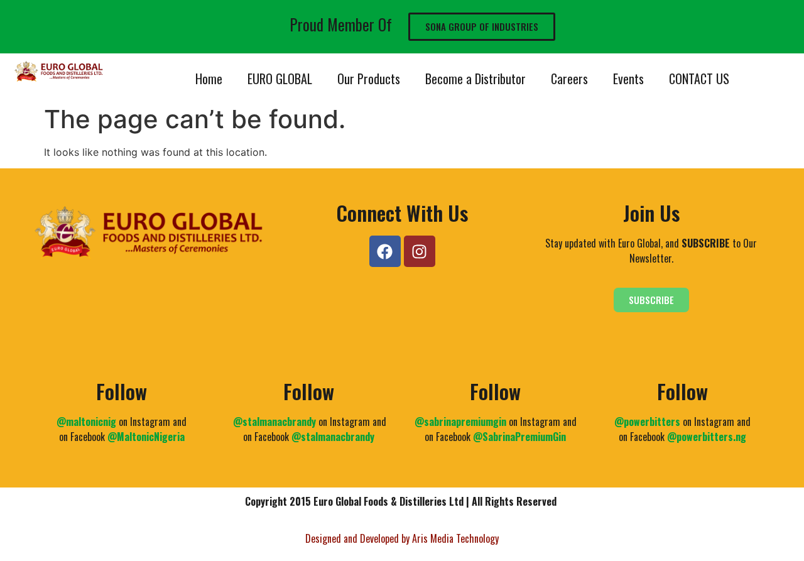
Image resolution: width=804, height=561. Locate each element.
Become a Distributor (475, 78)
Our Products (368, 78)
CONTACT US (699, 78)
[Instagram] (419, 251)
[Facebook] (385, 251)
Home (208, 78)
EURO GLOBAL (279, 78)
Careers (569, 78)
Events (628, 78)
